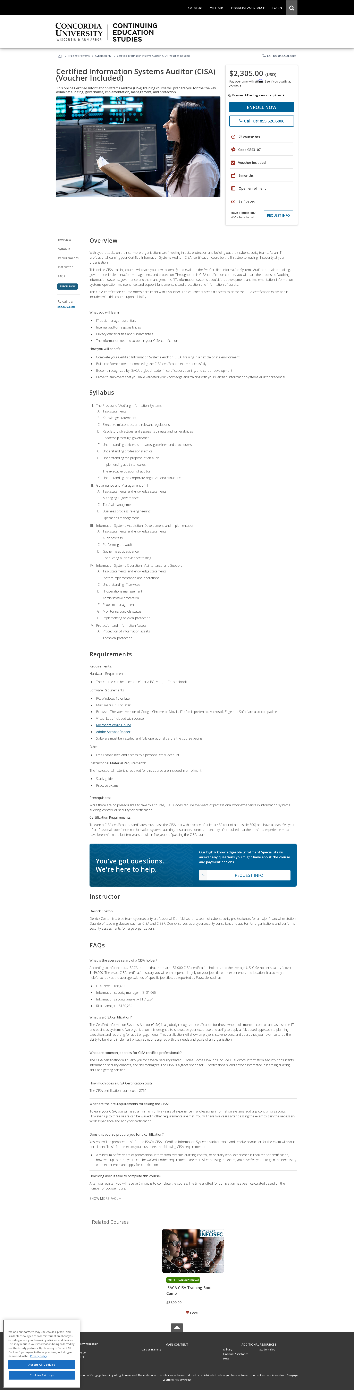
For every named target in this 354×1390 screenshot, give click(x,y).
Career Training (151, 1349)
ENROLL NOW (262, 107)
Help (226, 1358)
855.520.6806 (66, 307)
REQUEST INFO (278, 215)
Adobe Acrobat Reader (113, 732)
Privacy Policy (183, 1379)
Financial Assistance (235, 1354)
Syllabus (64, 249)
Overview (64, 240)
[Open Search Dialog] (291, 7)
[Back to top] (177, 1343)
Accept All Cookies (41, 1365)
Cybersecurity (103, 56)
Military (227, 1349)
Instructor (65, 267)
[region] (41, 1354)
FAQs (61, 276)
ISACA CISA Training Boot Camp (189, 1290)
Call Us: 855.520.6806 (279, 56)
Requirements (68, 258)
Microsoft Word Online (113, 725)
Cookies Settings (42, 1375)
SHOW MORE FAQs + (105, 1198)
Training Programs (79, 56)
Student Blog (267, 1349)
